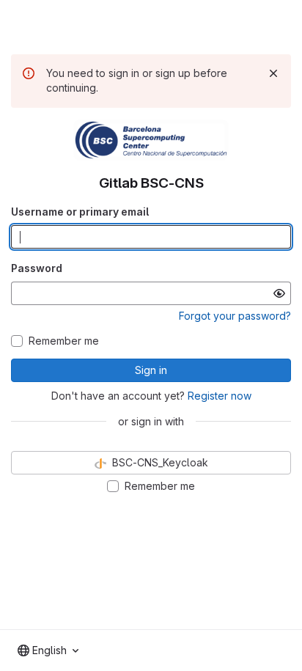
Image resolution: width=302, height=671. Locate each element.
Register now (219, 395)
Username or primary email (80, 211)
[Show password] (279, 293)
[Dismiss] (273, 73)
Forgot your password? (235, 315)
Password (36, 268)
